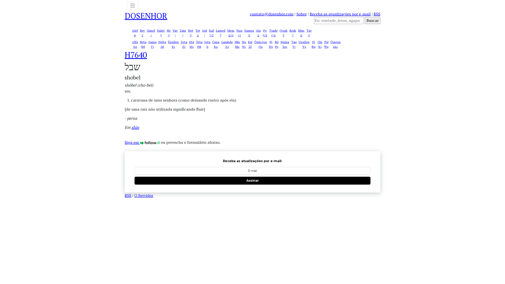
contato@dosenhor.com (272, 14)
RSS (377, 14)
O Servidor (143, 195)
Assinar (252, 180)
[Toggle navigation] (132, 5)
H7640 (136, 55)
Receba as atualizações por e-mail (340, 14)
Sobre (301, 14)
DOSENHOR (146, 15)
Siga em (132, 142)
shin (135, 127)
